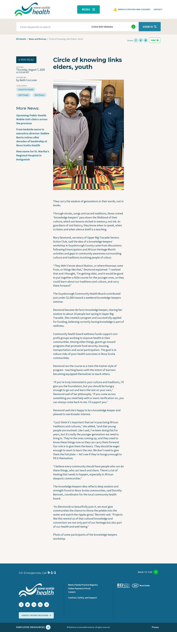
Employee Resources (30, 627)
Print (154, 40)
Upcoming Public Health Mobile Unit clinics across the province (31, 119)
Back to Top (145, 572)
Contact (157, 9)
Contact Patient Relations (35, 615)
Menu (86, 9)
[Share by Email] (146, 40)
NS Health (21, 39)
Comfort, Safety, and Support (82, 597)
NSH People (23, 95)
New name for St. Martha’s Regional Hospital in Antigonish (32, 155)
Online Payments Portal (79, 588)
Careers (72, 592)
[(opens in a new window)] (136, 40)
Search (148, 26)
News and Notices (37, 39)
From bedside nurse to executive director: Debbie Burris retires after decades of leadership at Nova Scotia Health (32, 137)
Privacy (155, 627)
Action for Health (25, 89)
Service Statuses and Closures (134, 9)
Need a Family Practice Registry (83, 584)
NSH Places (39, 95)
